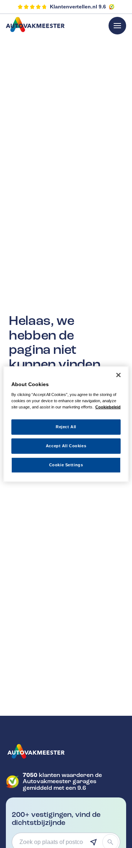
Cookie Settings (66, 465)
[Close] (118, 375)
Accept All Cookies (66, 446)
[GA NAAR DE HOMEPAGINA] (66, 751)
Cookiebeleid (108, 407)
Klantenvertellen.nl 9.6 (78, 7)
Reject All (66, 427)
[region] (66, 424)
